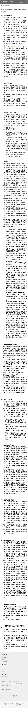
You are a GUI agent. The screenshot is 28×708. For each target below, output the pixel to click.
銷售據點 (4, 669)
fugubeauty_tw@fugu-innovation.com (13, 681)
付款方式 (4, 659)
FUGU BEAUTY (14, 703)
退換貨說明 (4, 661)
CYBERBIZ (19, 705)
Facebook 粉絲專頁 (6, 689)
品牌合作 (4, 667)
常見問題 (4, 657)
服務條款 (4, 671)
